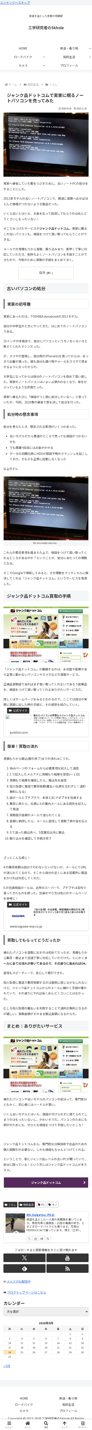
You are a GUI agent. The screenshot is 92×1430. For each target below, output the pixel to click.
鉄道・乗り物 (68, 1398)
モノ (54, 1204)
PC (43, 1204)
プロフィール (68, 1411)
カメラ (23, 1411)
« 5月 (6, 1366)
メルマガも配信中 (19, 1281)
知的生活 (28, 1204)
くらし (12, 1204)
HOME (24, 1398)
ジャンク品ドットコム (46, 1182)
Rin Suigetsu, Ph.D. (41, 1215)
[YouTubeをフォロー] (35, 1238)
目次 (42, 272)
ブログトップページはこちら (26, 1292)
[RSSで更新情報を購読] (48, 1238)
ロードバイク (24, 1404)
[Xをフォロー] (29, 1238)
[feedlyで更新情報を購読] (42, 1238)
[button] (83, 869)
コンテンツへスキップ (15, 2)
